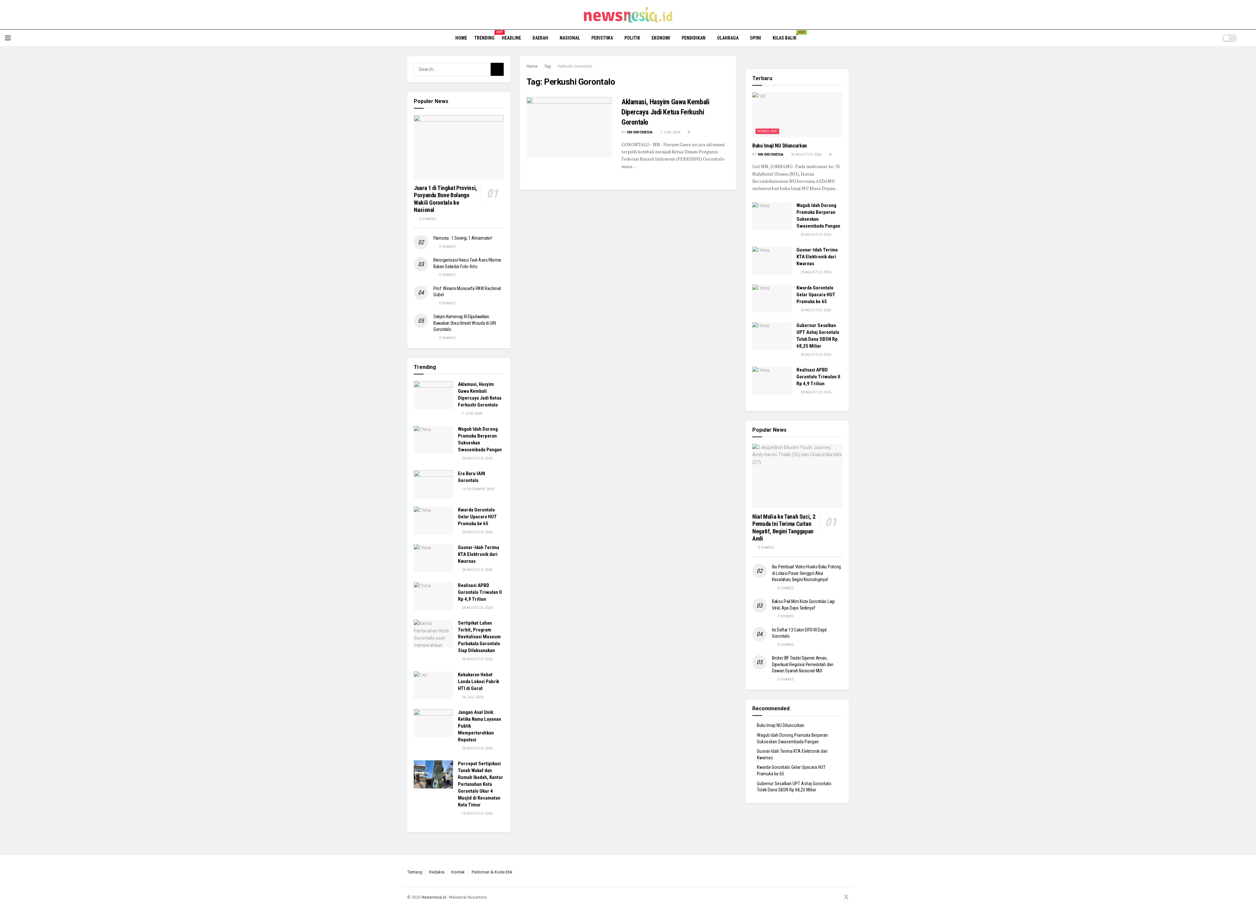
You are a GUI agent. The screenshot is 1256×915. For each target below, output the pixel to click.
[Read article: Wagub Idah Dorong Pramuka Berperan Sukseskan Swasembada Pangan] (433, 440)
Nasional (570, 38)
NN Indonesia (640, 132)
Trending (484, 37)
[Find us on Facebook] (821, 897)
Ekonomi (661, 38)
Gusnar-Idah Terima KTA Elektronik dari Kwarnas (478, 554)
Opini (755, 38)
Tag (547, 66)
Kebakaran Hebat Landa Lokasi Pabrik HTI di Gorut (478, 681)
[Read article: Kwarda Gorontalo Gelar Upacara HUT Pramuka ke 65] (433, 521)
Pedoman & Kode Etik (492, 872)
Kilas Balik (787, 37)
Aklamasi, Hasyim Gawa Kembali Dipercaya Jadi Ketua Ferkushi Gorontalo (665, 112)
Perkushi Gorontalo (575, 66)
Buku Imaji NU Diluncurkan (779, 146)
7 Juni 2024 (669, 132)
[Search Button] (1248, 38)
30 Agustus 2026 (806, 154)
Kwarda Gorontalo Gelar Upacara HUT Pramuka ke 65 (477, 517)
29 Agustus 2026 (477, 458)
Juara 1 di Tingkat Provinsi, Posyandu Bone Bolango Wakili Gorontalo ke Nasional (445, 199)
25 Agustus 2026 (477, 748)
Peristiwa (602, 38)
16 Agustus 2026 (477, 813)
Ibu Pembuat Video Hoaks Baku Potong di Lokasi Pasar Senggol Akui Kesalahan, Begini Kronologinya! (806, 573)
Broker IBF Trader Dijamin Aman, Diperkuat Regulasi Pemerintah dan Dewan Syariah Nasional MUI (802, 664)
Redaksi (437, 872)
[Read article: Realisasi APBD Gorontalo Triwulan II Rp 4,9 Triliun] (433, 596)
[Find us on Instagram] (829, 897)
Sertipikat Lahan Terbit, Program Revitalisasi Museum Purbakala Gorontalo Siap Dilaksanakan (479, 636)
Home (461, 38)
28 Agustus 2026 (477, 608)
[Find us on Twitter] (846, 897)
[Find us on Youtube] (837, 897)
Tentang (414, 872)
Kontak (458, 872)
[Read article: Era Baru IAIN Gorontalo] (433, 484)
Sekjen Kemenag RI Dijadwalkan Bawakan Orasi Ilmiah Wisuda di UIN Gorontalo (464, 323)
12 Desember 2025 (477, 489)
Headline (511, 38)
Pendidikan (694, 38)
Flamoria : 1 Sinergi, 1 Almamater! (462, 238)
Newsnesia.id (434, 897)
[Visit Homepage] (628, 15)
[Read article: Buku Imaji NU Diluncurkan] (797, 114)
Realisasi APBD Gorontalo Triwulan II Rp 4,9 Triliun (480, 592)
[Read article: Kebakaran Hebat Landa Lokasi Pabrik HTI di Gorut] (433, 685)
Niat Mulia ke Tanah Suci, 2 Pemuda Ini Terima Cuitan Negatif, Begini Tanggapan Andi (783, 527)
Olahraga (728, 38)
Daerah (540, 38)
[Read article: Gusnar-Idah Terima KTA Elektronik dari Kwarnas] (433, 558)
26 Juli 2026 (472, 697)
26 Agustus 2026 (477, 659)
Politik (632, 38)
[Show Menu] (8, 38)
